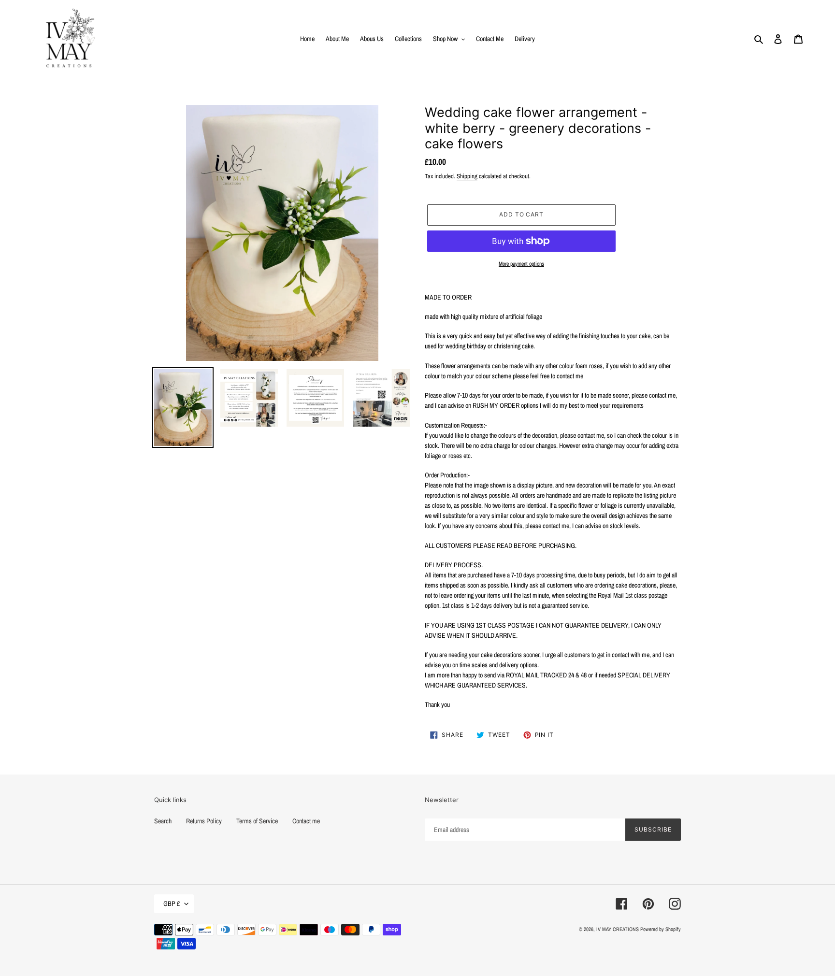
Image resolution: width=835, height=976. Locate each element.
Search (163, 821)
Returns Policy (204, 821)
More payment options (521, 264)
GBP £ (171, 903)
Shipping (467, 176)
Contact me (306, 821)
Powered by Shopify (660, 929)
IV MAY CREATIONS (617, 929)
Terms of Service (257, 821)
